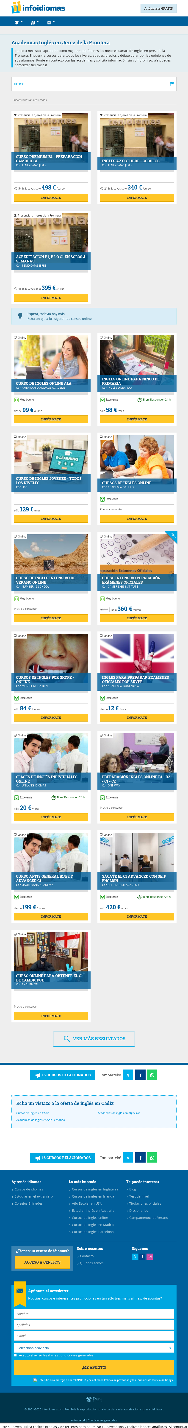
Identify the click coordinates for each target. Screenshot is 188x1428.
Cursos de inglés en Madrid (92, 1224)
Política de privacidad (117, 1380)
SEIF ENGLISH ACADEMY (123, 885)
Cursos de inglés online (89, 1217)
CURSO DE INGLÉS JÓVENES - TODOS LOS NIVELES (49, 480)
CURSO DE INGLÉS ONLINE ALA (44, 383)
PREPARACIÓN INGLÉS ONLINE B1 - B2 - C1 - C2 (136, 779)
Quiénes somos (91, 1263)
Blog (132, 1189)
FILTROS (19, 84)
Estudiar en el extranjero (33, 1196)
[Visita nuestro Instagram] (150, 1257)
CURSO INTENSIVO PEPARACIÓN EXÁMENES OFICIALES (131, 580)
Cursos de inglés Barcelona (92, 1232)
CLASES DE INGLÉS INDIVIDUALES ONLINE (46, 779)
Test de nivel (138, 1196)
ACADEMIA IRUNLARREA (123, 686)
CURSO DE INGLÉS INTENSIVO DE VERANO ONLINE (45, 580)
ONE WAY (114, 785)
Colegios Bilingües (28, 1203)
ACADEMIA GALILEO (121, 487)
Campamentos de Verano (148, 1217)
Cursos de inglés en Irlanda (92, 1196)
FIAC (25, 487)
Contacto (86, 1256)
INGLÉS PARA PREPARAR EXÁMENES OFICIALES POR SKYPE (135, 679)
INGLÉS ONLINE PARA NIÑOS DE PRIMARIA (131, 381)
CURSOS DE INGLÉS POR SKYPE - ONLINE (45, 679)
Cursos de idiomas (28, 1189)
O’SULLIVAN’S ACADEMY (37, 885)
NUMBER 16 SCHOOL (35, 586)
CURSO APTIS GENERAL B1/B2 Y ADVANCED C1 (44, 878)
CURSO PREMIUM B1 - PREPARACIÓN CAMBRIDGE (49, 159)
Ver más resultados (98, 1038)
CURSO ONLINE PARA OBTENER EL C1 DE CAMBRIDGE (49, 978)
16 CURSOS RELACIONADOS (66, 1075)
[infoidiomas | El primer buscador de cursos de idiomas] (38, 8)
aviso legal (42, 1355)
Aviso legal (78, 1420)
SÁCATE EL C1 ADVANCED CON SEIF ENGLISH (134, 878)
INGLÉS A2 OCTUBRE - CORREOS (131, 161)
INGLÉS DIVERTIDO (120, 387)
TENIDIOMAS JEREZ (34, 165)
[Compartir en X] (128, 1075)
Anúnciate (158, 8)
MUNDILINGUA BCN (35, 686)
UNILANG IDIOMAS (34, 785)
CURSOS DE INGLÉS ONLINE (126, 483)
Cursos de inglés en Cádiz (32, 1113)
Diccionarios (138, 1210)
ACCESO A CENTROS (42, 1262)
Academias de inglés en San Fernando (40, 1120)
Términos (141, 1380)
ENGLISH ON (30, 984)
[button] (19, 21)
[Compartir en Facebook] (140, 1075)
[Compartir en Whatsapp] (152, 1075)
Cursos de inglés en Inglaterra (94, 1189)
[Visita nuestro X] (135, 1257)
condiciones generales (76, 1355)
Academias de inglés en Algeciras (118, 1113)
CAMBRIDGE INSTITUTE (123, 586)
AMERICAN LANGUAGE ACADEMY (43, 387)
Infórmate (51, 197)
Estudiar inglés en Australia (92, 1210)
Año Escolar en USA (86, 1203)
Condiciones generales (102, 1420)
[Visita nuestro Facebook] (142, 1257)
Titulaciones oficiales (144, 1203)
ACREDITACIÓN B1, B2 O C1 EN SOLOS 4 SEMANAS (50, 259)
